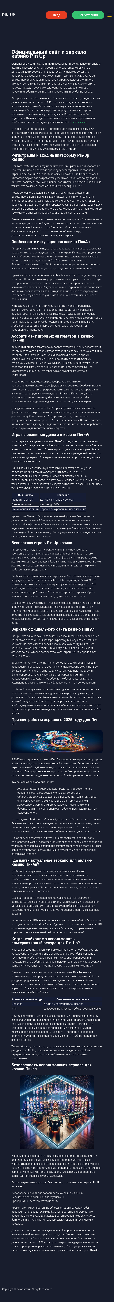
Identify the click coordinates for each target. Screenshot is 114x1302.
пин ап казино (78, 122)
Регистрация (88, 15)
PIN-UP (8, 15)
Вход (56, 15)
